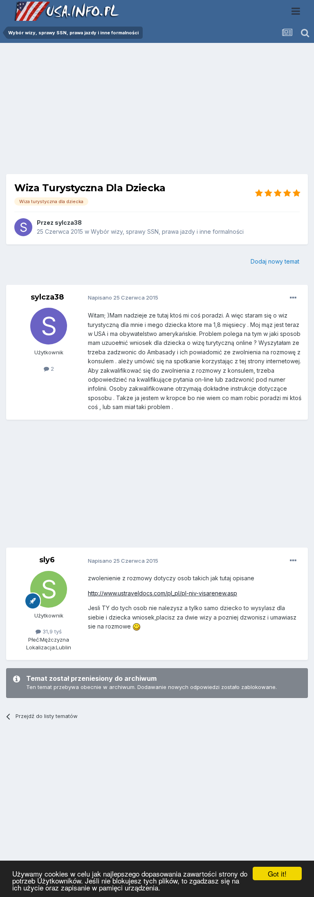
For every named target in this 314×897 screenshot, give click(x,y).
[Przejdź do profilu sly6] (48, 589)
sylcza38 (68, 222)
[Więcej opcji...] (293, 298)
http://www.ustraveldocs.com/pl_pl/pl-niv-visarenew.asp (162, 593)
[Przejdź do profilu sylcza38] (23, 227)
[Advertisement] (157, 111)
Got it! (277, 873)
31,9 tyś (51, 631)
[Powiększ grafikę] (136, 626)
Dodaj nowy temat (275, 261)
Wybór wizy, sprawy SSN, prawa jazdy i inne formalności (167, 231)
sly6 (47, 559)
